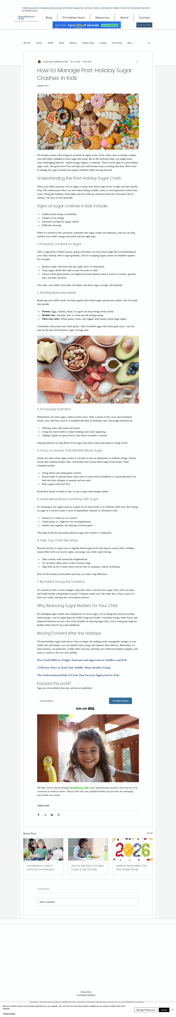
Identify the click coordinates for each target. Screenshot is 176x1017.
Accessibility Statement (86, 995)
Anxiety (39, 43)
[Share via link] (58, 814)
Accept (164, 1009)
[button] (149, 43)
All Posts (26, 43)
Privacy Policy (86, 992)
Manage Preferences (146, 1009)
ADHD (50, 43)
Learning (102, 43)
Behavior (73, 43)
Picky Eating (117, 43)
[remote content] (88, 701)
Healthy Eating (88, 43)
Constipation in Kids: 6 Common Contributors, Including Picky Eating (40, 867)
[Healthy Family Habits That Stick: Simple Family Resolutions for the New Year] (132, 849)
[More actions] (137, 61)
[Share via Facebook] (38, 814)
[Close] (172, 1010)
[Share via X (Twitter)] (45, 814)
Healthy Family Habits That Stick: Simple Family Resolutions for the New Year (131, 867)
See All (150, 833)
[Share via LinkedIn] (52, 814)
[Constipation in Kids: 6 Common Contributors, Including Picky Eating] (43, 849)
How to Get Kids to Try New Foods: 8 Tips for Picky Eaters (88, 867)
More (129, 43)
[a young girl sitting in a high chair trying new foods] (88, 849)
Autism (61, 43)
